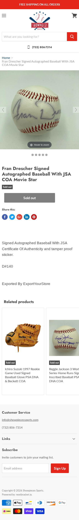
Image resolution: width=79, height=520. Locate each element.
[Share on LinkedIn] (27, 217)
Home (6, 57)
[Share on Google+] (19, 217)
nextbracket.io (24, 494)
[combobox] (34, 36)
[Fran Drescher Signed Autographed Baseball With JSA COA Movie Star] (32, 155)
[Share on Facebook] (5, 217)
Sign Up (60, 468)
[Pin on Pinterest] (34, 217)
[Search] (72, 36)
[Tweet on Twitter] (12, 217)
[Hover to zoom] (39, 109)
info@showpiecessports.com (20, 419)
